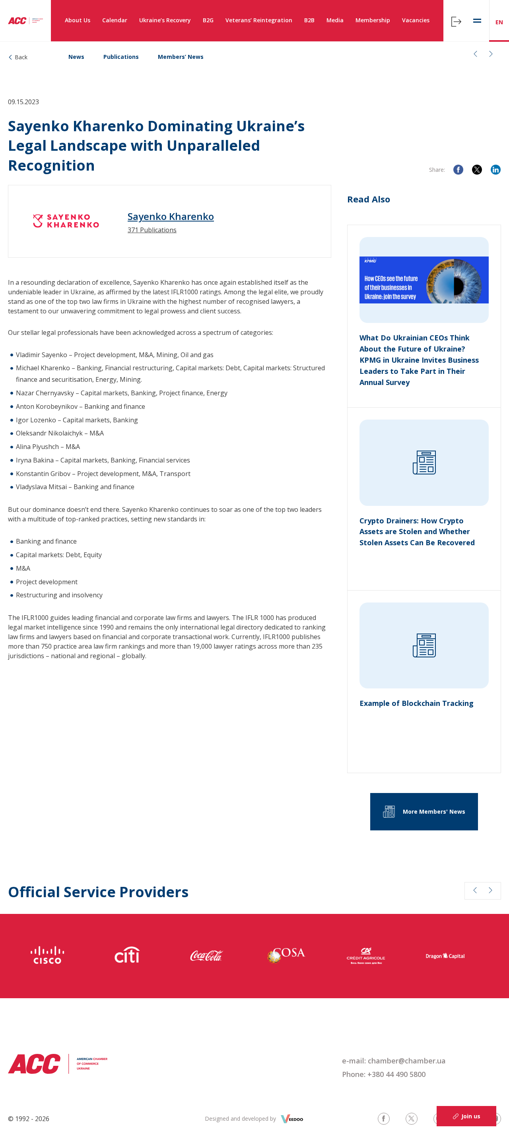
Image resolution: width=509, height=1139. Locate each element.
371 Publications (152, 229)
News (76, 56)
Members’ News (181, 56)
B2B (309, 20)
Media (335, 20)
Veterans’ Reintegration (258, 20)
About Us (77, 20)
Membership (373, 20)
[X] (477, 169)
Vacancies (415, 20)
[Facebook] (458, 169)
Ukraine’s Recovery (165, 20)
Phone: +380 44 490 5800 (383, 1074)
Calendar (114, 20)
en (499, 22)
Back (21, 57)
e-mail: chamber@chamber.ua (394, 1060)
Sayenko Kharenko (171, 216)
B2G (208, 20)
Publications (121, 56)
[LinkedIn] (495, 169)
